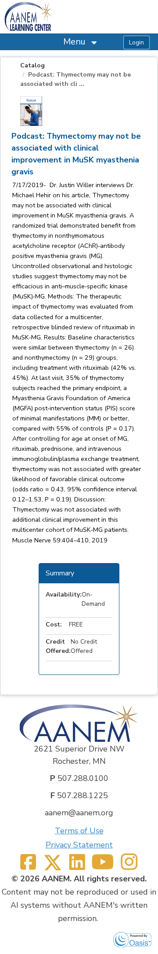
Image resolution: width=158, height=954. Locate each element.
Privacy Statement (79, 845)
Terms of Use (79, 830)
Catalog (32, 65)
